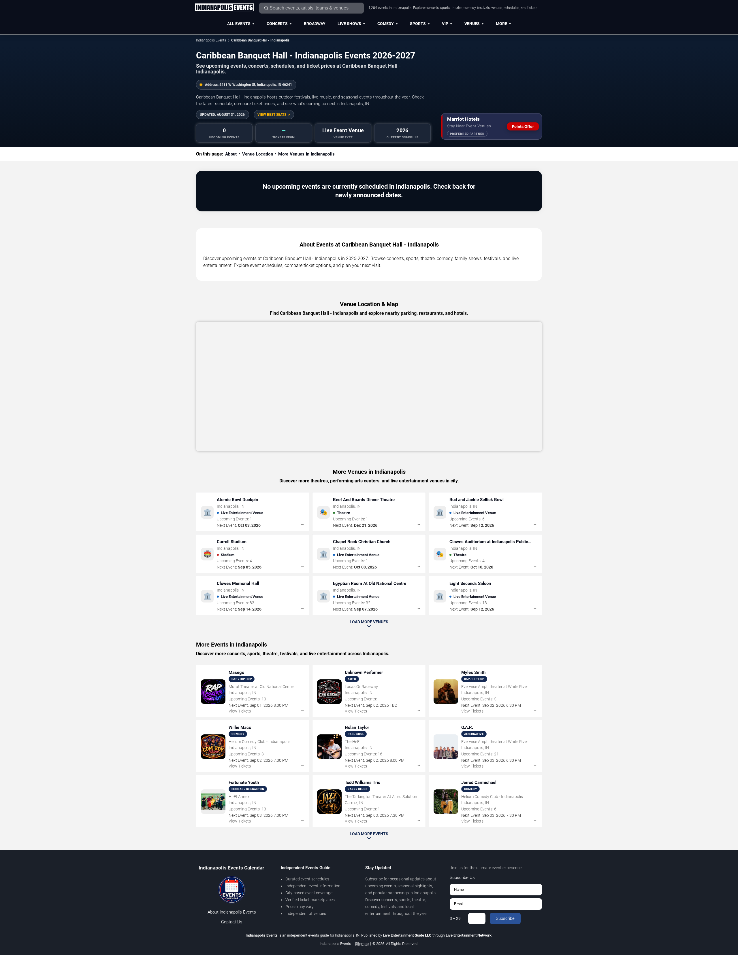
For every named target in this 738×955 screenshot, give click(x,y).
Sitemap (362, 943)
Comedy (385, 23)
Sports (418, 23)
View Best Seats (271, 115)
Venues (472, 23)
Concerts (277, 23)
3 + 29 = (457, 918)
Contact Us (231, 921)
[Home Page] (224, 7)
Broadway (314, 23)
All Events (239, 23)
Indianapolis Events (211, 40)
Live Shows (349, 23)
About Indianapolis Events (232, 912)
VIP (445, 23)
